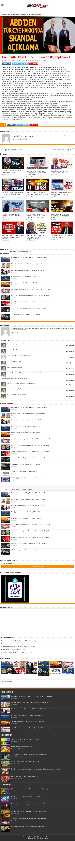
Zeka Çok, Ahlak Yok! (12, 349)
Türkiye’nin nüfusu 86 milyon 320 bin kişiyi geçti (24, 471)
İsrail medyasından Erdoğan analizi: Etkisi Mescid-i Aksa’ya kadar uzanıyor (12, 194)
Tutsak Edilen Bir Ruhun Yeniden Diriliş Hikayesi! (14, 378)
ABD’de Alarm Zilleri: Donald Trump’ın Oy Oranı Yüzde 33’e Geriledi (11, 215)
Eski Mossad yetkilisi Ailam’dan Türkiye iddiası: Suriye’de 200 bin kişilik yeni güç (36, 172)
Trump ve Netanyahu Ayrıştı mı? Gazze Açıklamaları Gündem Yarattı (37, 193)
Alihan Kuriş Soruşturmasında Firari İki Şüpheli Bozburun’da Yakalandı (30, 301)
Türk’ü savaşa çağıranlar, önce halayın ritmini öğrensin (11, 171)
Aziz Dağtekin (70, 345)
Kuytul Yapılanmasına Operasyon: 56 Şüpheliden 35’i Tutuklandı (28, 270)
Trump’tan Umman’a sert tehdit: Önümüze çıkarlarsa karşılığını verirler (60, 215)
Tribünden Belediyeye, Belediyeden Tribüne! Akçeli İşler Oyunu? (24, 373)
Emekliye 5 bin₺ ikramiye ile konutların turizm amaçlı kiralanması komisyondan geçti (36, 769)
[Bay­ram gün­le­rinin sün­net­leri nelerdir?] (5, 749)
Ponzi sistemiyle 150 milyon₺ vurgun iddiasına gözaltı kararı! (29, 754)
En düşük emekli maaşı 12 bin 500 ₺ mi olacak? (25, 761)
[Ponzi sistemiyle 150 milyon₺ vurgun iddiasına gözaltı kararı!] (5, 756)
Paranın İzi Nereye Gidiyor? (14, 361)
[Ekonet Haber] (37, 5)
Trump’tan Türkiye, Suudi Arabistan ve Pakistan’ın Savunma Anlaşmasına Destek (36, 237)
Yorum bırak (31, 60)
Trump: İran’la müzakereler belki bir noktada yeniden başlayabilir (61, 171)
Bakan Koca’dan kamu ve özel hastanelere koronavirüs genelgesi (30, 789)
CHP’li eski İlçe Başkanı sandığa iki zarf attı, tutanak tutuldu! (29, 826)
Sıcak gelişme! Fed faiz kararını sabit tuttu (62, 149)
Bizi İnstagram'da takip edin (37, 566)
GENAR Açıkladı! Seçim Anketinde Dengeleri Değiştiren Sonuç (28, 264)
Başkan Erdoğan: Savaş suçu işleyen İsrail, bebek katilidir (28, 804)
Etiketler (30, 489)
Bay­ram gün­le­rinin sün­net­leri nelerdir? (22, 746)
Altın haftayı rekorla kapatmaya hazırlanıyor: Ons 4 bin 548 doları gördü (30, 295)
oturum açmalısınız (26, 251)
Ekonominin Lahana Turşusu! (14, 367)
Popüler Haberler (15, 489)
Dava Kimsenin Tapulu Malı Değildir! (16, 394)
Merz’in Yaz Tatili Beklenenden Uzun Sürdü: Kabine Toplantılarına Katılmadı (13, 237)
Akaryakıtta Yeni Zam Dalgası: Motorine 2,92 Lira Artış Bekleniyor (28, 308)
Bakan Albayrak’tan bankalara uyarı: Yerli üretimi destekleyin (29, 811)
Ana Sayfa (4, 14)
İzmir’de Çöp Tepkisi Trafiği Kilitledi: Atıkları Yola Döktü (26, 478)
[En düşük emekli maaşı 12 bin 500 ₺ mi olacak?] (5, 764)
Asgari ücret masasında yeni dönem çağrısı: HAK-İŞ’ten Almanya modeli (30, 289)
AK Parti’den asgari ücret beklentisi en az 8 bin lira (26, 796)
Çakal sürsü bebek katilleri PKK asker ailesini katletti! (13, 149)
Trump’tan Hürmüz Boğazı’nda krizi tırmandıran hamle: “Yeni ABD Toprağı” (61, 194)
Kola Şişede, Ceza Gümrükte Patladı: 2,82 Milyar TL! (25, 276)
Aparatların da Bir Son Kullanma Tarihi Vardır (18, 355)
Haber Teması (48, 837)
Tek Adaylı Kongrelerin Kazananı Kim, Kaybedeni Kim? (21, 383)
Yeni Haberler (5, 489)
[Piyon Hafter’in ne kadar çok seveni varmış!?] (5, 779)
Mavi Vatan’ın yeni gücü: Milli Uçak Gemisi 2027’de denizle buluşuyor (29, 257)
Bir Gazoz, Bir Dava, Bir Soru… (15, 389)
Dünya (10, 14)
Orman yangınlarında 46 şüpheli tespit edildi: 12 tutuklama (26, 282)
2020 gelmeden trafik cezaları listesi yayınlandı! (25, 739)
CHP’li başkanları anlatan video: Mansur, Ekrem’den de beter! (29, 818)
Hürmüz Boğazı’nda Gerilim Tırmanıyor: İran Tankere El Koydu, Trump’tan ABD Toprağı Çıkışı (36, 215)
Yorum (24, 489)
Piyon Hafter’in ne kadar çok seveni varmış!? (24, 776)
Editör (5, 60)
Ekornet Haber (33, 837)
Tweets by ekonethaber (7, 681)
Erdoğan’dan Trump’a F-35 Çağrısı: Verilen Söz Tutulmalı (61, 236)
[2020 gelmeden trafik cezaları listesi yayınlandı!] (5, 741)
